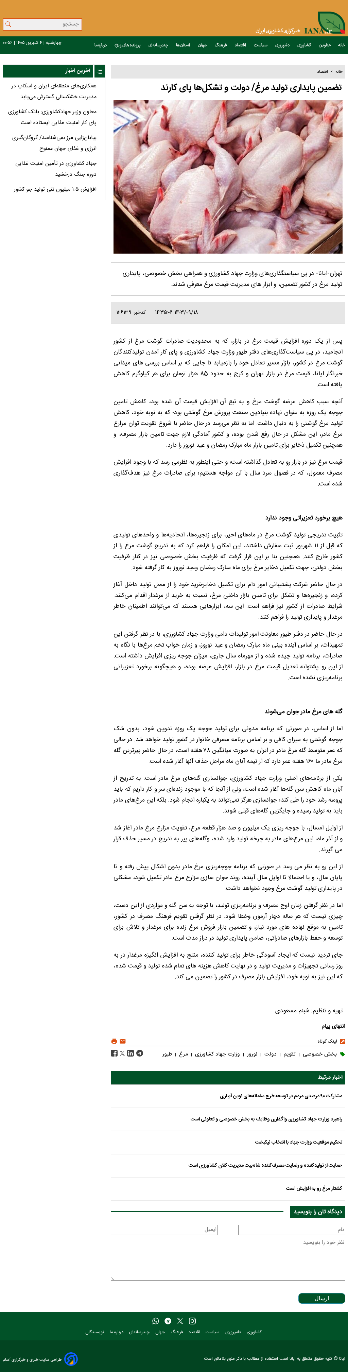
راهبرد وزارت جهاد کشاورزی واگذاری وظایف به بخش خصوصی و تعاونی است (266, 1119)
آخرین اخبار (78, 70)
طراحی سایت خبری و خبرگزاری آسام (32, 1359)
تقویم (289, 1054)
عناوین (325, 45)
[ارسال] (122, 1041)
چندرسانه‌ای (159, 45)
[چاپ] (114, 1041)
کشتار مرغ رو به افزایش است (314, 1189)
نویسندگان (95, 1332)
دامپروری (282, 45)
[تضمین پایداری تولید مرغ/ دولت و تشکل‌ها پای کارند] (139, 1054)
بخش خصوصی (319, 1054)
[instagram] (192, 1321)
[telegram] (167, 1321)
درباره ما (100, 45)
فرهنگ (221, 45)
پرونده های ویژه (128, 45)
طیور (167, 1054)
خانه (341, 45)
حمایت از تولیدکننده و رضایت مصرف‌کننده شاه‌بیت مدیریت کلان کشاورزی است (265, 1166)
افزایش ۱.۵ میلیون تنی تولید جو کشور (55, 189)
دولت (270, 1054)
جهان (203, 45)
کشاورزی (304, 45)
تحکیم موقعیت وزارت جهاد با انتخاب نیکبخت (298, 1142)
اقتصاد (241, 45)
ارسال (322, 1298)
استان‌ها (183, 45)
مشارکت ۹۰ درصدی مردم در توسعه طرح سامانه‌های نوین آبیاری (281, 1096)
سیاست (261, 45)
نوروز (251, 1054)
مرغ (182, 1054)
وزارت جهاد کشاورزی (216, 1054)
